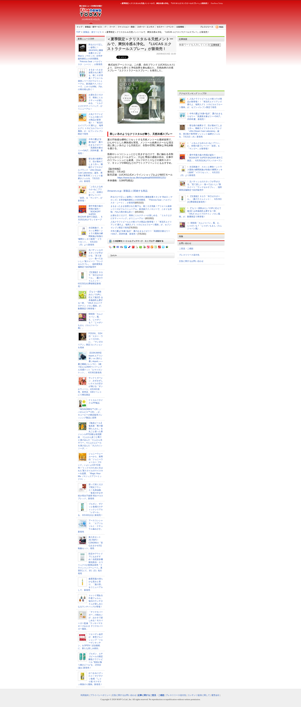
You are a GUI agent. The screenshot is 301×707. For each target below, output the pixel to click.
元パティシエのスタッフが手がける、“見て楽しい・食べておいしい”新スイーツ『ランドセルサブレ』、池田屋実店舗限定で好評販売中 (90, 258)
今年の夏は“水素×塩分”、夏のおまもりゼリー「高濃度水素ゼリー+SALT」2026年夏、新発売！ (204, 116)
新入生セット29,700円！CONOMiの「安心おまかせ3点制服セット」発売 (90, 543)
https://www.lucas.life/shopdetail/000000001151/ (141, 177)
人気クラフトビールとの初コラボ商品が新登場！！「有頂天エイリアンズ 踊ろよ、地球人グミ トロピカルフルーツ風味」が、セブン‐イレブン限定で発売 (141, 225)
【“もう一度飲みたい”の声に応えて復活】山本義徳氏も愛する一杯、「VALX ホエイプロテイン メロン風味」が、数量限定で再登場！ (90, 300)
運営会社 (215, 695)
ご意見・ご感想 (186, 248)
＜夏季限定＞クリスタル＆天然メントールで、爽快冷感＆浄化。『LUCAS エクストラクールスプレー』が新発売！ (140, 44)
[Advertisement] (165, 13)
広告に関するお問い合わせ (191, 261)
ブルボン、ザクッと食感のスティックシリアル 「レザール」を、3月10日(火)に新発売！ (90, 509)
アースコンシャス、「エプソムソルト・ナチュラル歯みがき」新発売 (90, 526)
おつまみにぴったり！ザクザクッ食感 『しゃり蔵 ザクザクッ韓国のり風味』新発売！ (90, 679)
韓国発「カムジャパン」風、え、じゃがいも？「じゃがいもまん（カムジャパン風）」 (204, 226)
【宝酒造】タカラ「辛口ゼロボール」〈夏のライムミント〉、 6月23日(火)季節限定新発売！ (204, 199)
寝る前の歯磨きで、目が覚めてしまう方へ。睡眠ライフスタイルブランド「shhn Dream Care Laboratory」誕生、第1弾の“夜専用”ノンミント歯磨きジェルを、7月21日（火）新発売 (90, 169)
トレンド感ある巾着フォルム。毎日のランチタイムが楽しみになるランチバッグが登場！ (90, 601)
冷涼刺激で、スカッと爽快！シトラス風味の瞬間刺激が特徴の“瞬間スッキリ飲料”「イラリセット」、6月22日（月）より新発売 (90, 236)
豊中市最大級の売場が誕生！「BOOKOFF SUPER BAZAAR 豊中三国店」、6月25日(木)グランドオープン (90, 214)
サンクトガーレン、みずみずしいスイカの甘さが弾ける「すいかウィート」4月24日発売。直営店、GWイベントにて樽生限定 (90, 386)
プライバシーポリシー (100, 695)
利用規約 (85, 695)
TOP (78, 32)
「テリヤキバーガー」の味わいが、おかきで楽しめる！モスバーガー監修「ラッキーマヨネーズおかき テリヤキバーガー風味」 (90, 620)
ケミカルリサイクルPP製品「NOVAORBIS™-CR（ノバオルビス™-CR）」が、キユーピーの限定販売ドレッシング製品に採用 (90, 409)
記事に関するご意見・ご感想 (151, 695)
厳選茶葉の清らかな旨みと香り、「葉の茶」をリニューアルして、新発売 (90, 584)
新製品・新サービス (92, 32)
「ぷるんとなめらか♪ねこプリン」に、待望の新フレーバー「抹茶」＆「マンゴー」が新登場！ (204, 146)
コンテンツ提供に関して (198, 695)
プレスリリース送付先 (189, 255)
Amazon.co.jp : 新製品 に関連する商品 (127, 191)
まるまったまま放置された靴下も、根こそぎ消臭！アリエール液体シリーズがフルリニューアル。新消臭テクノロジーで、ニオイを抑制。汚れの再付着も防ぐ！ (141, 209)
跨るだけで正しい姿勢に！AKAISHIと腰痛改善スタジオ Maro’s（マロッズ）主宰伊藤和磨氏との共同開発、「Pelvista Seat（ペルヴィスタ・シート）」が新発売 (141, 200)
